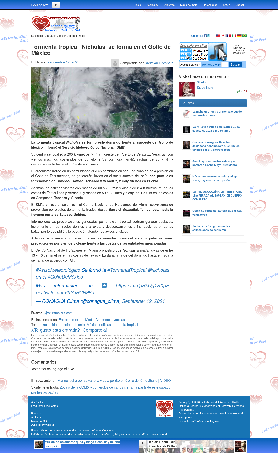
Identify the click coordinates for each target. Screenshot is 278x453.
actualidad (51, 324)
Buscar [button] (240, 5)
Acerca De (37, 402)
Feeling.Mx (39, 4)
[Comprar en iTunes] (201, 91)
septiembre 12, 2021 (63, 61)
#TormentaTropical (127, 269)
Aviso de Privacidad (43, 425)
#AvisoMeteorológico (58, 269)
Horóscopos (210, 5)
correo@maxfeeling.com (205, 421)
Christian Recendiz (158, 62)
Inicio (138, 5)
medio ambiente (73, 324)
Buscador (37, 413)
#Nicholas (158, 269)
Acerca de (153, 5)
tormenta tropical (125, 324)
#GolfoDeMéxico (65, 276)
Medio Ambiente (97, 319)
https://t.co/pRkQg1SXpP (142, 285)
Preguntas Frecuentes (44, 406)
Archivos (169, 5)
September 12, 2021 (143, 300)
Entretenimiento (70, 319)
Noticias (119, 319)
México (92, 324)
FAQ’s (226, 5)
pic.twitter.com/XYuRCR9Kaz (66, 292)
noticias (105, 324)
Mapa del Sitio (188, 5)
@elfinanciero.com (58, 312)
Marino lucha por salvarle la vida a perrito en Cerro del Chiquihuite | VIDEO (114, 380)
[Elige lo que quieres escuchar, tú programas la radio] (203, 51)
